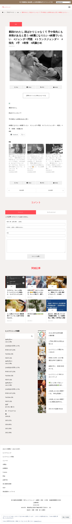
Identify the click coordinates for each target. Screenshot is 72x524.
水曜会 (4, 464)
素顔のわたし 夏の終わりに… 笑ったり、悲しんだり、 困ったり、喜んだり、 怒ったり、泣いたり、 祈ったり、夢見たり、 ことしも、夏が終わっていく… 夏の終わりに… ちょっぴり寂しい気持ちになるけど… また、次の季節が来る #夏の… (54, 161)
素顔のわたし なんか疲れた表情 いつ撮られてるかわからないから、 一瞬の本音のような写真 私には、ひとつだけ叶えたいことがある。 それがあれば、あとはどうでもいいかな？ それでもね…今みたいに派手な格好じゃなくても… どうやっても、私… (17, 161)
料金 (4, 476)
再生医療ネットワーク (9, 491)
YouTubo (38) (9, 354)
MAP (4, 487)
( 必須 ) (14, 221)
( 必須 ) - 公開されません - (15, 227)
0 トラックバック (51, 212)
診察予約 (5, 480)
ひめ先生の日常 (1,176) (12, 346)
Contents (5, 472)
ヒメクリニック (7, 452)
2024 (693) (8, 424)
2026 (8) (7, 416)
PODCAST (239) (10, 350)
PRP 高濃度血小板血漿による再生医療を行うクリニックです (36, 2)
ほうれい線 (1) (9, 407)
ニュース (5, 460)
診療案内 (5, 468)
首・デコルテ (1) (10, 411)
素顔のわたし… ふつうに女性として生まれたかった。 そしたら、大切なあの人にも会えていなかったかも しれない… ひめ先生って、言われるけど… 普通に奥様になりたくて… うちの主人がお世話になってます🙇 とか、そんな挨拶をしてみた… (35, 161)
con (16, 24)
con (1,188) (8, 342)
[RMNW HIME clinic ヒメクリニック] (7, 7)
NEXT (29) (8, 358)
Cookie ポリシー (37, 521)
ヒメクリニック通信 (8, 456)
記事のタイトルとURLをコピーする (36, 95)
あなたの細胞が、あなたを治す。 (12, 449)
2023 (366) (8, 428)
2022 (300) (8, 432)
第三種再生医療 (7, 484)
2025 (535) (8, 420)
